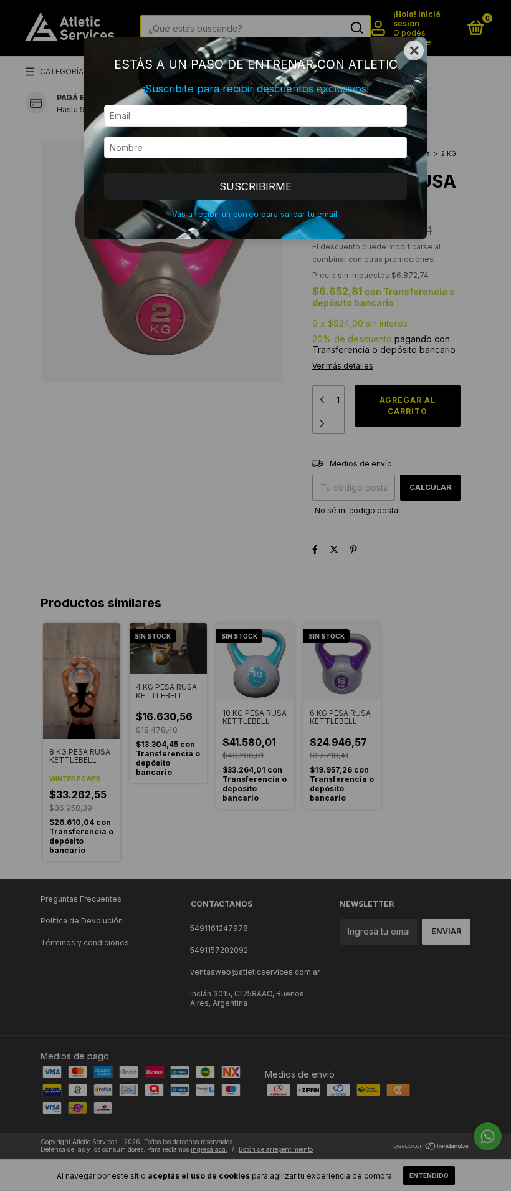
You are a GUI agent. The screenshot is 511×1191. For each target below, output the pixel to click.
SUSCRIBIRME (255, 186)
